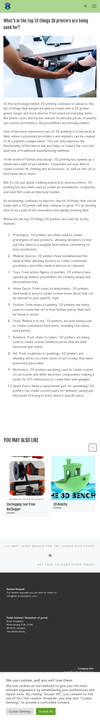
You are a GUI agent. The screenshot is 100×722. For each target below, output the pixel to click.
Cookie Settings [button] (20, 711)
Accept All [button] (46, 711)
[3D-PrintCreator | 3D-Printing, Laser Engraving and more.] (7, 5)
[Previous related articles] (84, 448)
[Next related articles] (93, 448)
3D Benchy (60, 504)
